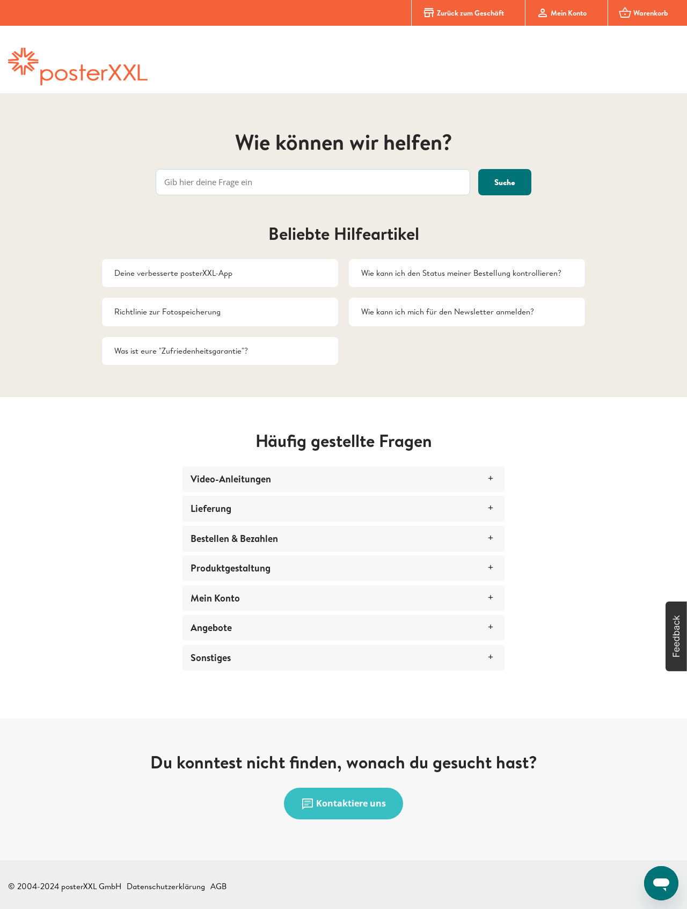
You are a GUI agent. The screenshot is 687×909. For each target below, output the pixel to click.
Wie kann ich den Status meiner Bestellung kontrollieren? (461, 272)
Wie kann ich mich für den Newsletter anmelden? (447, 311)
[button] (676, 636)
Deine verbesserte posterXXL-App (173, 272)
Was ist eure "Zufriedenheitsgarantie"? (181, 350)
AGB (218, 886)
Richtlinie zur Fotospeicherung (167, 311)
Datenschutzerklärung (166, 886)
